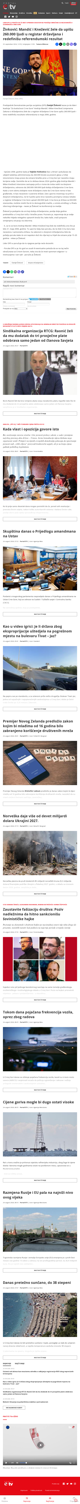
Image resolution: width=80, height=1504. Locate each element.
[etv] (9, 6)
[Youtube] (13, 17)
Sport (48, 13)
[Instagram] (16, 17)
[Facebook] (5, 17)
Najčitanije (50, 1501)
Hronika (29, 13)
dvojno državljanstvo (35, 263)
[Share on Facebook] (57, 44)
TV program (74, 1501)
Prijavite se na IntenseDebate (33, 299)
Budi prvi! (23, 282)
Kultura (54, 13)
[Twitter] (9, 17)
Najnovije (26, 1501)
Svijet (61, 13)
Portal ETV (24, 346)
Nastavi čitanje (40, 414)
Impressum (24, 1490)
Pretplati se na (8, 308)
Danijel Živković (17, 263)
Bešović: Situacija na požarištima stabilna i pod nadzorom (25, 1402)
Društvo (22, 13)
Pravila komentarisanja (52, 1490)
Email (29, 302)
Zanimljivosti (69, 13)
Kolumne (41, 13)
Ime (4, 302)
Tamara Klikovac (42, 44)
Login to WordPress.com (44, 299)
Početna (5, 1501)
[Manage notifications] (75, 1500)
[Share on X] (60, 44)
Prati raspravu (75, 276)
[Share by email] (67, 44)
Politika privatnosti (36, 1490)
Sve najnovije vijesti (14, 1408)
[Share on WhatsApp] (64, 44)
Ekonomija (13, 13)
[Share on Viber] (71, 44)
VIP (35, 13)
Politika (5, 13)
